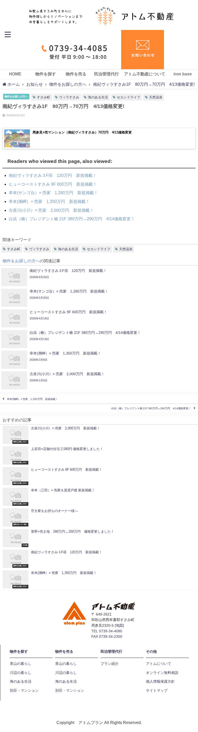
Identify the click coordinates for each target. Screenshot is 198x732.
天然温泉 (155, 97)
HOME (15, 74)
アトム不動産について (144, 74)
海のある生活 (98, 97)
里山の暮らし (20, 663)
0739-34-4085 (110, 631)
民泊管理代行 (106, 74)
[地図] (119, 625)
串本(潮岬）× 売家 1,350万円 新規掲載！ (32, 399)
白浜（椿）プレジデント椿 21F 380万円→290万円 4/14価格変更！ (151, 408)
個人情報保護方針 (160, 681)
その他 (151, 651)
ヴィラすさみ (69, 97)
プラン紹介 (110, 663)
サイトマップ (157, 690)
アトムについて (158, 663)
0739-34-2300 (110, 636)
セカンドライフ (128, 97)
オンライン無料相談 (162, 672)
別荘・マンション (24, 690)
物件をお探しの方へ (16, 96)
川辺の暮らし (20, 672)
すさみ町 (43, 97)
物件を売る (76, 74)
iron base (183, 74)
